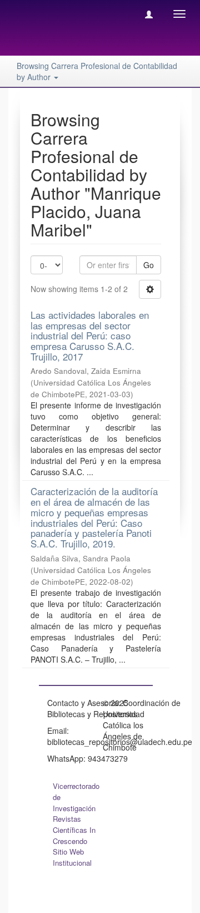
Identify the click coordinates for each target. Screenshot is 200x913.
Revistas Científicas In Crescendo (74, 829)
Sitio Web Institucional (72, 857)
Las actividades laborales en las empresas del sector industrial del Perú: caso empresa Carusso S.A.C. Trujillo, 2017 (90, 335)
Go (148, 264)
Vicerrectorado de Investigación (76, 797)
